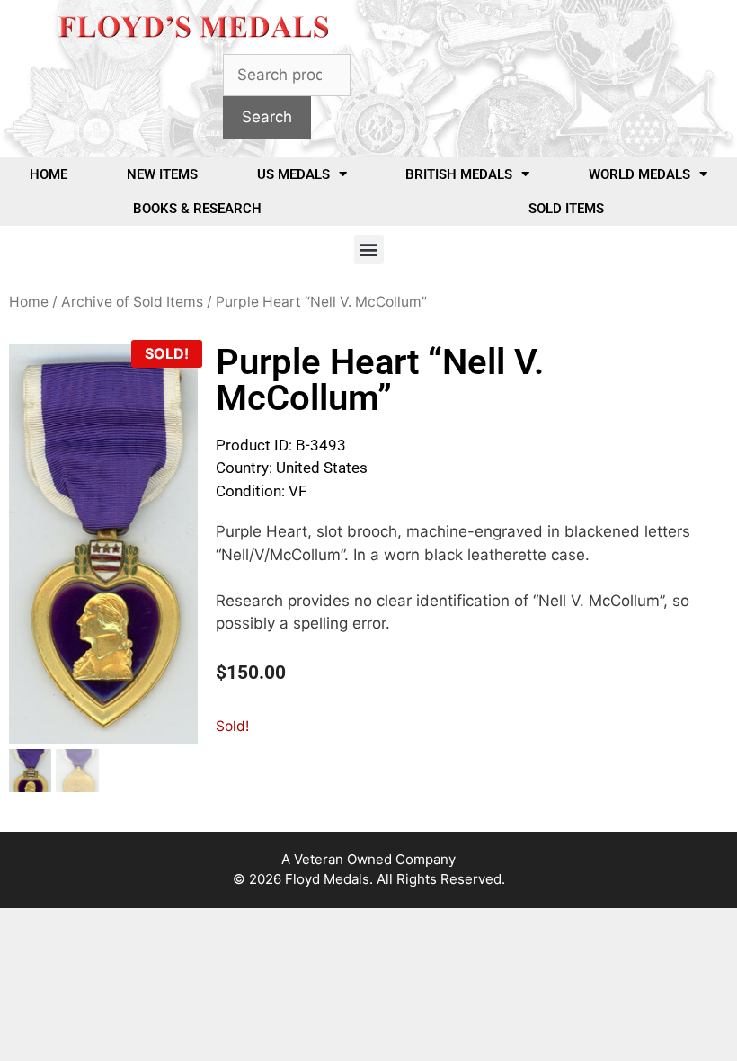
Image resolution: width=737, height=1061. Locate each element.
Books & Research (197, 209)
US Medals (293, 174)
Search (267, 117)
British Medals (458, 174)
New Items (162, 174)
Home (48, 174)
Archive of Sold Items (132, 301)
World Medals (639, 174)
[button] (369, 249)
